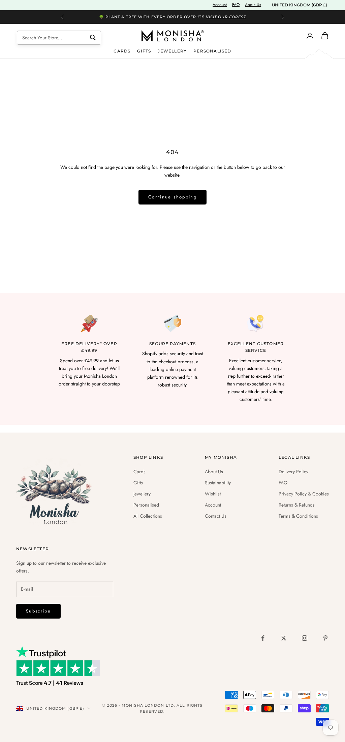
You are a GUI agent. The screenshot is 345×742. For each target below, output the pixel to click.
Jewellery (172, 50)
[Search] (93, 37)
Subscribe (38, 611)
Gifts (144, 50)
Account (220, 5)
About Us (253, 5)
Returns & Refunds (297, 505)
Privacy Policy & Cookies (304, 493)
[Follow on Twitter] (283, 638)
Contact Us (215, 516)
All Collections (147, 516)
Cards (122, 50)
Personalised (212, 50)
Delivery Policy (293, 471)
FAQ (236, 5)
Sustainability (218, 482)
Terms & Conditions (298, 516)
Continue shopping (172, 197)
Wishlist (213, 493)
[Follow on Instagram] (304, 638)
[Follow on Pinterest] (325, 638)
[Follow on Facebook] (262, 638)
